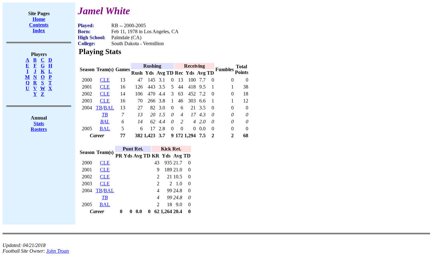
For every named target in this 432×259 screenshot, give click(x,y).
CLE (105, 80)
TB (99, 107)
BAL (109, 107)
